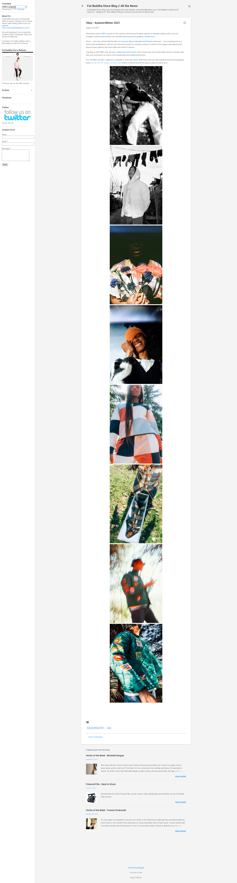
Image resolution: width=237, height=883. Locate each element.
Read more (180, 777)
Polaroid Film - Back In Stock (101, 784)
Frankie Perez (149, 36)
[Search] (189, 6)
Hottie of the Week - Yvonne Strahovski (106, 810)
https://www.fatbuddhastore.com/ (16, 28)
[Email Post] (87, 723)
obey (109, 728)
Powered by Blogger (136, 868)
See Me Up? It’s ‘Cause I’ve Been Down (106, 63)
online (135, 60)
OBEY (103, 34)
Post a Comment (95, 737)
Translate (20, 9)
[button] (184, 23)
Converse (124, 41)
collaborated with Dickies (126, 52)
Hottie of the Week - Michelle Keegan (105, 755)
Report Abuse (136, 877)
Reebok (149, 41)
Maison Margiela (135, 41)
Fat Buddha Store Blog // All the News (112, 6)
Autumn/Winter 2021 (95, 728)
